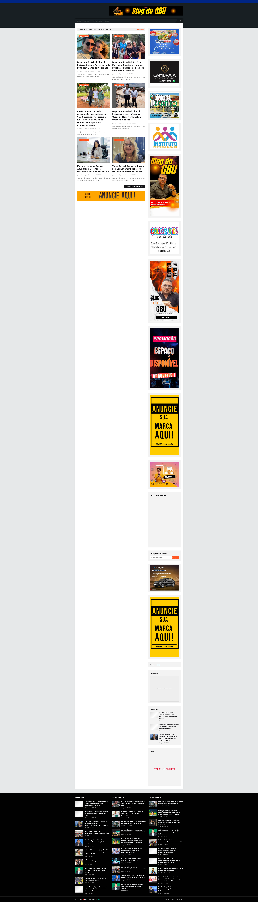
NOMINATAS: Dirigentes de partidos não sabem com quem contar (133, 822)
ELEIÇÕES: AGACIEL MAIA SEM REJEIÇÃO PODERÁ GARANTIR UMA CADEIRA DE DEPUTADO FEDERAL (132, 840)
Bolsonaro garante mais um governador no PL (93, 861)
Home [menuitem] (79, 21)
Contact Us (180, 899)
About (173, 899)
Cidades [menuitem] (86, 21)
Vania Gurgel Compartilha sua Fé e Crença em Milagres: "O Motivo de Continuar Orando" (128, 169)
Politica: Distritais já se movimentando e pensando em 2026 (96, 832)
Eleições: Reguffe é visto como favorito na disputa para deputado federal (170, 889)
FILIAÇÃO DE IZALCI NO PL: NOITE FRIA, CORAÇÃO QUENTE (95, 879)
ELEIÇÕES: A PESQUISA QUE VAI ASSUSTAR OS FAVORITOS (131, 859)
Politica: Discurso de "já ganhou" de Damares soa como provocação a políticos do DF (96, 852)
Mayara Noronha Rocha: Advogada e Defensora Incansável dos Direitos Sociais (93, 169)
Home (167, 899)
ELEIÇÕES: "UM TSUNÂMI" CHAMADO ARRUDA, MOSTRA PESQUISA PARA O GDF (133, 803)
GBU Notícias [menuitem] (97, 21)
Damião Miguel (83, 71)
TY (86, 899)
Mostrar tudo (140, 29)
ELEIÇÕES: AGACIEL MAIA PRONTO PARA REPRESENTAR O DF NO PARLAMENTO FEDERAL (132, 850)
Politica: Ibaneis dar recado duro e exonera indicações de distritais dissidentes (169, 822)
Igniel (158, 665)
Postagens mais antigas (134, 186)
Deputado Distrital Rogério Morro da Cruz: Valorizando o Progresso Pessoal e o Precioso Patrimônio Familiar (128, 66)
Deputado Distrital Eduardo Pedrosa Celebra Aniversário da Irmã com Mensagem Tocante (93, 65)
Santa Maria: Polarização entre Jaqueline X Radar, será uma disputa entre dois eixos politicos (170, 879)
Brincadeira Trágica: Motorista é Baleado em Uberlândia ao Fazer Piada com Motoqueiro (95, 889)
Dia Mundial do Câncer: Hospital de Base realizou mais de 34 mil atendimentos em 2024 (168, 716)
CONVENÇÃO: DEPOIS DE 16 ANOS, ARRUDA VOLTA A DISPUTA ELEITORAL (132, 813)
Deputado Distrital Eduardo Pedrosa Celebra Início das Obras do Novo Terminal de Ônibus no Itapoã (126, 115)
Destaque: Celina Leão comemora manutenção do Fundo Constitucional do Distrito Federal (168, 737)
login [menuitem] (107, 21)
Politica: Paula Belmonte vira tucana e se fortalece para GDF (170, 869)
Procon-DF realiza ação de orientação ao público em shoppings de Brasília (167, 850)
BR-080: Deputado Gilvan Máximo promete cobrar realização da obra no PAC (96, 842)
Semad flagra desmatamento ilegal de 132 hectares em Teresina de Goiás (169, 726)
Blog (98, 899)
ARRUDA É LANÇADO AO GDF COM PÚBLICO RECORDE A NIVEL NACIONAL (133, 831)
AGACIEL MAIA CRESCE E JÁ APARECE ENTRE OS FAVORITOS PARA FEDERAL (133, 877)
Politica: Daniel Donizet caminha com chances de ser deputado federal (95, 870)
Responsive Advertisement (164, 689)
